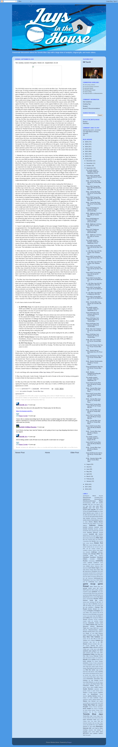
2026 (86, 141)
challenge (94, 552)
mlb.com (85, 630)
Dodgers (98, 569)
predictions (85, 663)
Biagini (97, 535)
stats (102, 699)
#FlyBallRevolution (99, 497)
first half (85, 578)
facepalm (85, 574)
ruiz (89, 680)
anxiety (85, 520)
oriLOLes (100, 647)
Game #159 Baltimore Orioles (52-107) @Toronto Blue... (92, 209)
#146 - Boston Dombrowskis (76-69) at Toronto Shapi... (94, 363)
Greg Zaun (100, 591)
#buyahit (101, 495)
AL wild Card (86, 515)
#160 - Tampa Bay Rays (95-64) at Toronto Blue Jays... (93, 204)
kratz (101, 609)
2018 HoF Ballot (94, 508)
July (87, 466)
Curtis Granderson (95, 564)
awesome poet (86, 523)
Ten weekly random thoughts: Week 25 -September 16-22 (92, 242)
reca (84, 669)
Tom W (91, 712)
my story (92, 633)
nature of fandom (87, 635)
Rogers (94, 676)
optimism (95, 647)
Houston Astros (98, 598)
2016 (86, 489)
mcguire (85, 621)
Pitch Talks (86, 656)
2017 (86, 486)
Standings (86, 123)
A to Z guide (100, 511)
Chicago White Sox (97, 553)
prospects (89, 664)
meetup (101, 621)
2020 (86, 156)
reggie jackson (99, 669)
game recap (89, 584)
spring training (92, 696)
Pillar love (100, 654)
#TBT (93, 502)
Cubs (89, 564)
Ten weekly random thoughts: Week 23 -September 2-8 (92, 379)
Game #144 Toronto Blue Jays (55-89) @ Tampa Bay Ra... (93, 384)
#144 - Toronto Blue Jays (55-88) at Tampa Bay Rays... (93, 390)
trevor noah (100, 719)
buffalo (99, 545)
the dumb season (87, 710)
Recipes (85, 106)
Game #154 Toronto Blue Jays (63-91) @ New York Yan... (94, 268)
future (96, 581)
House (84, 598)
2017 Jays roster (94, 506)
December (89, 160)
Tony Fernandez (98, 712)
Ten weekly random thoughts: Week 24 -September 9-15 (92, 309)
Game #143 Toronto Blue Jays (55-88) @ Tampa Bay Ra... (93, 395)
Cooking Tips (87, 104)
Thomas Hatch (99, 710)
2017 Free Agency (95, 504)
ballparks (85, 525)
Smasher (85, 133)
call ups (88, 548)
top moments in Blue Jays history (41, 372)
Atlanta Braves (98, 521)
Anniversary (93, 518)
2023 (86, 149)
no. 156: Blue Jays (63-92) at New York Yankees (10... (93, 252)
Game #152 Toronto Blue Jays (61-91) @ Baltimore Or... (94, 289)
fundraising (91, 581)
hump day (93, 600)
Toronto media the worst (88, 717)
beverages (93, 535)
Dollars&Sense (88, 571)
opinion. (101, 645)
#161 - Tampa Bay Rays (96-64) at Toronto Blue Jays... (93, 193)
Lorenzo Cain (86, 616)
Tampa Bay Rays (89, 705)
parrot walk (96, 649)
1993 (89, 504)
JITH (84, 605)
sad (96, 682)
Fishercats (90, 578)
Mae (97, 616)
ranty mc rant (93, 668)
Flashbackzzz (86, 580)
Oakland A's (99, 640)
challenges (100, 552)
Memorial (85, 622)
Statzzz (85, 701)
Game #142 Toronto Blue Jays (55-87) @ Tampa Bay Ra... (93, 406)
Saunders (97, 685)
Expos (101, 573)
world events (91, 731)
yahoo (91, 733)
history (90, 595)
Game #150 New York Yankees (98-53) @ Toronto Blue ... (92, 314)
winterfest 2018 (92, 730)
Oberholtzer (85, 642)
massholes (90, 619)
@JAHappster (86, 495)
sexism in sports (91, 690)
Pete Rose (94, 652)
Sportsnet (85, 696)
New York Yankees (93, 637)
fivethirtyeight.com (98, 578)
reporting (100, 671)
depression (85, 567)
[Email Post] (52, 388)
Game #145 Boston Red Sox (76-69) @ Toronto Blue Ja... (94, 368)
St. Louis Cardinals (92, 697)
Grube (84, 593)
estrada (98, 573)
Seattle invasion (98, 687)
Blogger (69, 742)
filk (99, 576)
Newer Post (20, 453)
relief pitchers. (91, 671)
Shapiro (85, 692)
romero (84, 678)
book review (86, 543)
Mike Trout (98, 624)
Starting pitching (96, 699)
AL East (101, 513)
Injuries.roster (86, 602)
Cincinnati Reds (88, 555)
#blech (94, 495)
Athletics (91, 521)
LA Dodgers (96, 610)
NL (89, 638)
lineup (89, 614)
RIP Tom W (87, 62)
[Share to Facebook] (61, 389)
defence (92, 566)
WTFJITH (86, 733)
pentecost (88, 652)
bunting (88, 546)
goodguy (101, 589)
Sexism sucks (99, 690)
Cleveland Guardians (89, 557)
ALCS (91, 515)
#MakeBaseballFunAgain (89, 501)
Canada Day (99, 548)
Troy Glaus (94, 721)
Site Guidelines (87, 102)
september (96, 689)
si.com (90, 692)
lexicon (86, 614)
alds (94, 515)
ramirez (93, 666)
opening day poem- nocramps (91, 130)
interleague (92, 602)
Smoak (101, 694)
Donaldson (94, 571)
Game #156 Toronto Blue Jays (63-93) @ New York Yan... (94, 247)
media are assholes (93, 621)
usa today (97, 723)
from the (85, 581)
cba (84, 552)
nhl (87, 638)
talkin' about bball (99, 703)
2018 (86, 484)
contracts (90, 562)
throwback (85, 712)
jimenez (101, 603)
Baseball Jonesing (98, 528)
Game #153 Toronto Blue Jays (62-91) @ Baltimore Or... (94, 279)
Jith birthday (88, 605)
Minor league (90, 628)
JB (98, 603)
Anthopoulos (100, 518)
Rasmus (98, 668)
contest (84, 562)
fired (102, 576)
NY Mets (98, 638)
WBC (90, 728)
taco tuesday (92, 703)
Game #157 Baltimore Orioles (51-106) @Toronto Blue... (92, 231)
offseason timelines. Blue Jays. (95, 643)
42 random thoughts (92, 511)
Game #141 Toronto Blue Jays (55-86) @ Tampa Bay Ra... (93, 416)
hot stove (100, 597)
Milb (102, 624)
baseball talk (93, 534)
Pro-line (95, 663)
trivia (89, 721)
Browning (95, 545)
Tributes (85, 721)
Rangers (85, 668)
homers (91, 596)
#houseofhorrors (98, 499)
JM (84, 135)
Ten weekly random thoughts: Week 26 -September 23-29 (92, 171)
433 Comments (44, 388)
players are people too (97, 657)
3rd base (85, 511)
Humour (85, 600)
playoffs (85, 659)
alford (86, 516)
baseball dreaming (88, 529)
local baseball (100, 614)
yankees (95, 733)
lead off (99, 612)
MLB (94, 628)
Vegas (101, 723)
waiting (93, 726)
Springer (99, 696)
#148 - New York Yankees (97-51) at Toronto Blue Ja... (93, 341)
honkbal (95, 596)
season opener (90, 687)
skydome (100, 692)
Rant (88, 668)
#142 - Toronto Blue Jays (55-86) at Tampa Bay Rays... (93, 411)
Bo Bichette (93, 541)
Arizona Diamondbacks (93, 520)
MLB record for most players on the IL (35, 159)
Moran (97, 631)
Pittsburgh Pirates (98, 656)
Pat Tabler (100, 651)
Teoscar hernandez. (98, 706)
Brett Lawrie (89, 545)
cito (96, 555)
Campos (93, 548)
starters (90, 699)
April (87, 474)
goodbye (96, 589)
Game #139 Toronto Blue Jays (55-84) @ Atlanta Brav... (93, 443)
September (89, 168)
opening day (94, 645)
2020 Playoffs (99, 509)
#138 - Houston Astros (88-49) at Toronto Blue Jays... (94, 460)
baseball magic (95, 530)
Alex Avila (98, 514)
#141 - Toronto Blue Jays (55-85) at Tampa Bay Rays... (93, 422)
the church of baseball (97, 708)
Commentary (92, 560)
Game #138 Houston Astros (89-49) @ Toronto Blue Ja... (94, 454)
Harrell (99, 593)
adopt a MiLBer (95, 513)
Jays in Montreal (92, 604)
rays (102, 668)
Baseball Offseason (92, 532)
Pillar (96, 654)
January (89, 481)
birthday (101, 535)
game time (100, 586)
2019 (86, 158)
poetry (94, 659)
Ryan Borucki (89, 682)
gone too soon (90, 590)
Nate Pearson (99, 633)
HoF (97, 595)
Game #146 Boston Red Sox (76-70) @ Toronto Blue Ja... (94, 357)
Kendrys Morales (92, 609)
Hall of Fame (94, 593)
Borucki (91, 543)
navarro (94, 635)
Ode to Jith (96, 642)
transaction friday (91, 719)
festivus (95, 576)
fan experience (90, 574)
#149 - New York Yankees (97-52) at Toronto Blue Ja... (93, 330)
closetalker (92, 559)
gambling (101, 581)
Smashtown (94, 694)
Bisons (84, 537)
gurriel (87, 593)
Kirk (99, 609)
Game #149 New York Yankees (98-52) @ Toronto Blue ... (92, 325)
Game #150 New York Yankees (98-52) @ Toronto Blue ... (92, 319)
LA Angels (90, 610)
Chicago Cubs (87, 553)
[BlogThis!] (57, 389)
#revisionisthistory (87, 502)
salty (84, 683)
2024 (86, 146)
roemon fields (89, 676)
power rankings (87, 661)
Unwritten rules (91, 723)
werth (93, 728)
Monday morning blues (89, 631)
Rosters (85, 121)
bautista (101, 534)
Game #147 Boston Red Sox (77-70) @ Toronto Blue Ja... (94, 346)
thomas (93, 710)
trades (84, 719)
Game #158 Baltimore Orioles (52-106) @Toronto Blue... (92, 220)
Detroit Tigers (95, 568)
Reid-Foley (85, 671)
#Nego (101, 501)
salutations (87, 683)
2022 (86, 151)
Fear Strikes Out (89, 576)
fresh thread (100, 580)
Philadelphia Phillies (89, 654)
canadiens (85, 550)
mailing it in (88, 617)
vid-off (90, 724)
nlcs (92, 638)
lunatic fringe (92, 616)
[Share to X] (59, 389)
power (101, 659)
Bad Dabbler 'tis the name (96, 523)
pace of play (90, 649)
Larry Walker (86, 612)
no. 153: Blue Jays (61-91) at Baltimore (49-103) (93, 284)
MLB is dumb (99, 628)
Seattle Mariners (88, 689)
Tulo (99, 721)
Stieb (89, 701)
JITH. (93, 605)
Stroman (93, 701)
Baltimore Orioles (96, 525)
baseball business (88, 527)
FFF (98, 576)
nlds (94, 638)
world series (99, 731)
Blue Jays (99, 537)
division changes (89, 569)
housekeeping (90, 598)
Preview (91, 663)
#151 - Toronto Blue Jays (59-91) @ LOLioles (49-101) (94, 303)
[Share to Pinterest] (63, 389)
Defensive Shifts (99, 566)
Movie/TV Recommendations (91, 108)
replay (96, 671)
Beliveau (89, 535)
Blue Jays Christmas (88, 539)
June (88, 469)
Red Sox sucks (90, 670)
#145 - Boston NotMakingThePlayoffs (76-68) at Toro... (93, 373)
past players (93, 651)
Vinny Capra (95, 724)
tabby (87, 703)
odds (90, 642)
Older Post (74, 453)
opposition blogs (88, 647)
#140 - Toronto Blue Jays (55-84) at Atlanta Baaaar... (93, 433)
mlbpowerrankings (93, 630)
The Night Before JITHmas (91, 131)
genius (94, 588)
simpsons (95, 692)
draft (99, 571)
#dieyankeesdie (87, 497)
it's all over (98, 602)
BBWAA (84, 535)
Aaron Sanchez (87, 513)
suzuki (84, 703)
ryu (94, 682)
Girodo (101, 588)
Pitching (91, 656)
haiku (90, 593)
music (87, 633)
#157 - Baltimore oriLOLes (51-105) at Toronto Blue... (93, 236)
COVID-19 (96, 562)
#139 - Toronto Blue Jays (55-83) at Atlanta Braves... (93, 449)
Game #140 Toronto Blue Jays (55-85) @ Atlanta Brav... (93, 427)
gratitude (94, 591)
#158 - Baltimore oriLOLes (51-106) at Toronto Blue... (93, 225)
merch (84, 624)
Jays (87, 603)
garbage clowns (87, 588)
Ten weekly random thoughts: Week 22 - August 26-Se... (92, 438)
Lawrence (95, 612)
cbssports (88, 552)
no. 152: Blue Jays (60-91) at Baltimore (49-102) (93, 293)
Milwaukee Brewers (89, 626)
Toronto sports (97, 717)
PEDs (84, 652)
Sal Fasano (100, 682)
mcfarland (100, 619)
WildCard (97, 728)
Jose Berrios (98, 605)
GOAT (84, 590)
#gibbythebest (86, 499)
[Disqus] (47, 425)
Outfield (84, 649)
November (89, 163)
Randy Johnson (99, 666)
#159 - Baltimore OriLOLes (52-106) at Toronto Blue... (94, 215)
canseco (90, 550)
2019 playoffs (91, 509)
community (99, 561)
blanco (87, 537)
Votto (91, 726)
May (87, 471)
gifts (98, 588)
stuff (97, 701)
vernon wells (86, 724)
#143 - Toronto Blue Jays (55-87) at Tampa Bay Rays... (93, 400)
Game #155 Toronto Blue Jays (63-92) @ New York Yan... (94, 258)
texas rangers (87, 708)
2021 (86, 154)
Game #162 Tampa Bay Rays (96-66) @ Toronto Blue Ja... (94, 177)
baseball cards (98, 527)
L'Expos (85, 610)
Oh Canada (86, 645)
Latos (91, 612)
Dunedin (90, 573)
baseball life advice (87, 530)
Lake (102, 610)
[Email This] (56, 389)
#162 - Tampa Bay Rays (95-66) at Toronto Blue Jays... (93, 182)
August (88, 464)
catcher (94, 550)
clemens (101, 555)
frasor (94, 580)
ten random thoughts (26, 391)
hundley (101, 600)
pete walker (100, 652)
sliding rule (86, 694)
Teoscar (91, 706)
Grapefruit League (87, 591)
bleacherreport (93, 537)
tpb (102, 717)
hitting (94, 595)
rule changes (94, 680)
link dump (93, 614)
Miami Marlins (90, 624)
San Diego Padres (95, 684)
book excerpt (99, 541)
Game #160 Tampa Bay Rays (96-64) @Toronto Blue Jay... (93, 198)
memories (91, 623)
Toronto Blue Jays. (88, 716)
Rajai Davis (88, 666)
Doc (95, 569)
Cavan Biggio (100, 550)
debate (88, 566)
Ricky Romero (86, 673)
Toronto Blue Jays (38, 391)
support (101, 701)
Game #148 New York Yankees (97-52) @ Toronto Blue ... (92, 336)
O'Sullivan (93, 640)
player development (87, 657)
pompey (98, 659)
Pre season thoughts (97, 661)
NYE (89, 640)
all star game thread (93, 516)
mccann (95, 619)
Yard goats (88, 735)
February (89, 479)
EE (93, 573)
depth (89, 568)
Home (47, 453)
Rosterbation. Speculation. (93, 678)
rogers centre (100, 676)
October (89, 165)
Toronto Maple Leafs (98, 716)
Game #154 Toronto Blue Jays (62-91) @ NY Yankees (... (93, 274)
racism (94, 664)
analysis (88, 518)
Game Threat (93, 586)
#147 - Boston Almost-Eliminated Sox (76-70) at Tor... (94, 352)
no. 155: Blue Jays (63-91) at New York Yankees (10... (93, 263)
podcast (90, 659)
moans (101, 630)
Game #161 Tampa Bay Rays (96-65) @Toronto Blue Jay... (93, 188)
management (96, 617)
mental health (99, 623)
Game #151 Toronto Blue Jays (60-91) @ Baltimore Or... (94, 298)
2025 (86, 144)
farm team (96, 574)
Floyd (91, 580)
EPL (95, 573)
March (88, 476)
